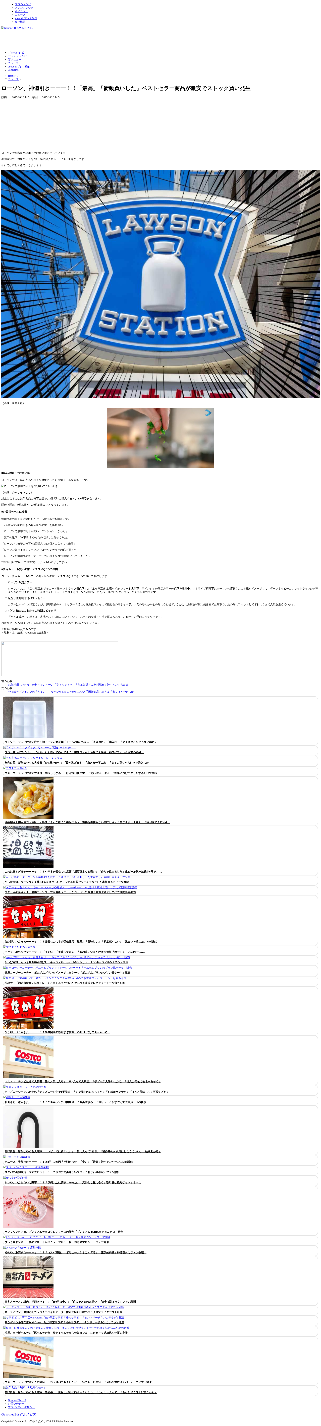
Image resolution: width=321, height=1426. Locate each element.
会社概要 (20, 21)
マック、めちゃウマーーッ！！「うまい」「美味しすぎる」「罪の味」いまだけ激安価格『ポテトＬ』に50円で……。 (75, 951)
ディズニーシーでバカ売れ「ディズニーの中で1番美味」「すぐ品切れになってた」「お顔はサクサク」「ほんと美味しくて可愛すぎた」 (87, 1091)
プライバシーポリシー (21, 1407)
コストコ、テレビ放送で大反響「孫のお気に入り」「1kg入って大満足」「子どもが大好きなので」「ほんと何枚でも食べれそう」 (83, 1081)
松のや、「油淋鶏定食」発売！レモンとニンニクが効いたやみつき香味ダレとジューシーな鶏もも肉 (65, 983)
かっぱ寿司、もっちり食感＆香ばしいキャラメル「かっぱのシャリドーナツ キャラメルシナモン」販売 (66, 962)
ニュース (20, 14)
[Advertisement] (62, 40)
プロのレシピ (23, 4)
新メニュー (21, 11)
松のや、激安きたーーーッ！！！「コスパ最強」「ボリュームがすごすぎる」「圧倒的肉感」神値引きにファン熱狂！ (75, 1252)
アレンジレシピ (24, 7)
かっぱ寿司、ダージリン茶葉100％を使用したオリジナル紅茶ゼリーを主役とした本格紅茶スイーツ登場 (67, 881)
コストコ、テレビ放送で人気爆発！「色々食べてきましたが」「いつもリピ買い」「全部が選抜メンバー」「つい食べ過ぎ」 (79, 1382)
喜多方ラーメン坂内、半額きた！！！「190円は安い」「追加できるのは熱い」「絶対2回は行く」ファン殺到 (70, 1301)
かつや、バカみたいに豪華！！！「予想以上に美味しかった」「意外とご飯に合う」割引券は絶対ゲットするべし (73, 1182)
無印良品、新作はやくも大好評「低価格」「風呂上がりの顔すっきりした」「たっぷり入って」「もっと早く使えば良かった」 (81, 1392)
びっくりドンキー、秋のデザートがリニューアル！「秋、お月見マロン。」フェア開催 (57, 1242)
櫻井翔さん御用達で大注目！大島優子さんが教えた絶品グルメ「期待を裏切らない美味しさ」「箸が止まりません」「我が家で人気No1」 (87, 822)
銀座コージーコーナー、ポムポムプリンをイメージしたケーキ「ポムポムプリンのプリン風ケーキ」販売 (67, 972)
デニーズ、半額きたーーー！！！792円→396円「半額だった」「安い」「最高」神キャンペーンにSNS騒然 (69, 1161)
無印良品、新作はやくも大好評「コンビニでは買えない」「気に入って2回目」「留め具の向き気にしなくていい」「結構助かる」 (83, 1151)
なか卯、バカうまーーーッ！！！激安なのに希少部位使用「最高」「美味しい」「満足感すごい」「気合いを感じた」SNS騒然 (81, 941)
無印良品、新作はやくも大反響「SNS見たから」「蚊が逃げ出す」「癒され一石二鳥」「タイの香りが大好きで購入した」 (78, 762)
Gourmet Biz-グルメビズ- (19, 1414)
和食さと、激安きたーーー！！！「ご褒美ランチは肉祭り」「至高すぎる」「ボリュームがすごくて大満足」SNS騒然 (75, 1102)
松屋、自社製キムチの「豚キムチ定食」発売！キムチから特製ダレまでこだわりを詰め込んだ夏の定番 (66, 1332)
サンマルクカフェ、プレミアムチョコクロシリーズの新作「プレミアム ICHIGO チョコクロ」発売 (64, 1231)
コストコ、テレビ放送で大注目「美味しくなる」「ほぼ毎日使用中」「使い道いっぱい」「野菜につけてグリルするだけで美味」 (82, 773)
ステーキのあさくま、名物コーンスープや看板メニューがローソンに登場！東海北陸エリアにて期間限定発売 (70, 892)
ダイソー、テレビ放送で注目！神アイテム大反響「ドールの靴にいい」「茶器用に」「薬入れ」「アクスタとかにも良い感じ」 (81, 742)
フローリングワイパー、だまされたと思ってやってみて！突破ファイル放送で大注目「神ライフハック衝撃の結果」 (74, 752)
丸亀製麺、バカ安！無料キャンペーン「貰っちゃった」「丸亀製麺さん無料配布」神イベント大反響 (68, 684)
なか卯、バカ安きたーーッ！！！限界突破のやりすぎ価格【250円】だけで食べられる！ (57, 1032)
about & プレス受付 (26, 18)
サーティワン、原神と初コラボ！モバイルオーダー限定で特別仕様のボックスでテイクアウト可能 (63, 1312)
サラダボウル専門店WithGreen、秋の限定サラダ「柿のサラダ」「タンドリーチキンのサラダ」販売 (64, 1322)
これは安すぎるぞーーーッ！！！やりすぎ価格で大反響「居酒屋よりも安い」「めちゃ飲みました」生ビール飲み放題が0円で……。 (84, 871)
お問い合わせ (16, 1403)
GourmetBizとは (17, 1400)
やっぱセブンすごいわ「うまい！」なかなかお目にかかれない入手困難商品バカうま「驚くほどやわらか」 (72, 691)
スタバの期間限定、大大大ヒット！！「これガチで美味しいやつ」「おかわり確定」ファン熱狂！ (63, 1172)
